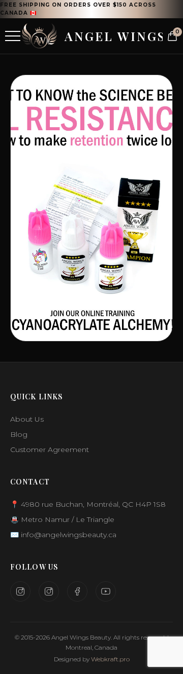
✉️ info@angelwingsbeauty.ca (63, 534)
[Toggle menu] (12, 36)
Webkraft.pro (110, 659)
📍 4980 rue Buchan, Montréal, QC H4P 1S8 (88, 504)
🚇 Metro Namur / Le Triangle (62, 519)
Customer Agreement (49, 449)
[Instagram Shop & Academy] (49, 591)
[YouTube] (106, 591)
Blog (18, 434)
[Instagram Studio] (20, 591)
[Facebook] (77, 591)
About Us (27, 419)
